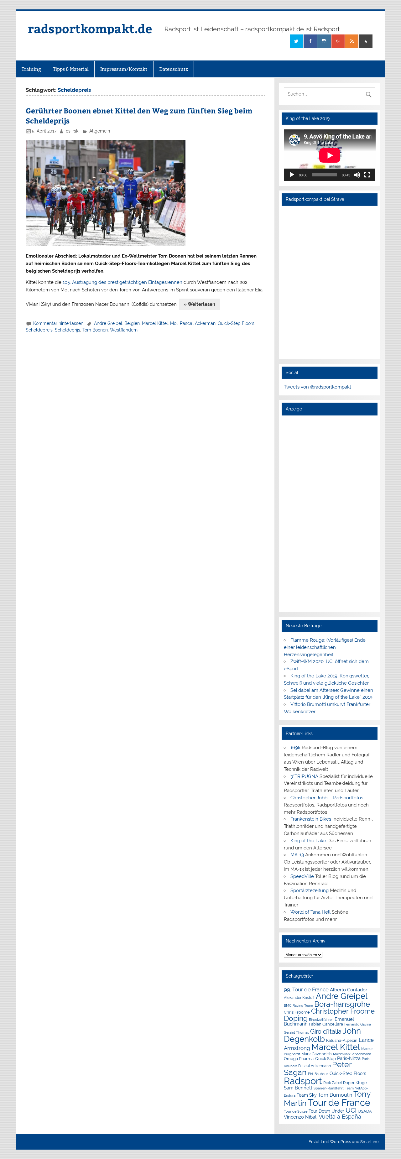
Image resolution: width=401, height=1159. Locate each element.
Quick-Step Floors (236, 323)
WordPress (340, 1141)
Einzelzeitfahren (321, 1019)
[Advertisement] (330, 514)
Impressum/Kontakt (123, 69)
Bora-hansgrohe (342, 1004)
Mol (174, 323)
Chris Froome (297, 1012)
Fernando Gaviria (357, 1024)
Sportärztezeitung (309, 890)
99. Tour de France (306, 989)
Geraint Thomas (296, 1032)
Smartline (369, 1141)
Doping (296, 1018)
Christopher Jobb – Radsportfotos (326, 798)
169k (295, 747)
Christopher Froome (343, 1011)
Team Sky (307, 1095)
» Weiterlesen (199, 304)
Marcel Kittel (155, 323)
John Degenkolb (322, 1035)
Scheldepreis (39, 329)
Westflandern (124, 329)
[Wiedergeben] (292, 175)
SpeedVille (302, 876)
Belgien (132, 323)
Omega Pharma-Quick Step (310, 1058)
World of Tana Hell (310, 912)
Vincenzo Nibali (300, 1117)
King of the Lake (308, 840)
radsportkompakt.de (90, 28)
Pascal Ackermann (314, 1066)
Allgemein (99, 130)
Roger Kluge (355, 1082)
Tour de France (339, 1102)
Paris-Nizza (349, 1058)
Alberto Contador (348, 990)
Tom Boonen (95, 329)
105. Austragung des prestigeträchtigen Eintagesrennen (122, 282)
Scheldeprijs (67, 329)
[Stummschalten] (357, 175)
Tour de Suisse (295, 1111)
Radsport (303, 1080)
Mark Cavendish (316, 1054)
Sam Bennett (298, 1087)
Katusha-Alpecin (341, 1040)
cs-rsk (72, 130)
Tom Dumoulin (335, 1095)
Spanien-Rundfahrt (329, 1088)
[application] (330, 155)
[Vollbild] (367, 175)
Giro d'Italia (325, 1031)
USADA (365, 1111)
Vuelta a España (340, 1116)
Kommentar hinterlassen (58, 323)
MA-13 (297, 855)
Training (31, 69)
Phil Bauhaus (318, 1074)
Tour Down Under (326, 1111)
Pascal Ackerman (198, 323)
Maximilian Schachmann (352, 1054)
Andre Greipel (108, 323)
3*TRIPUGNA (304, 776)
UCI (351, 1110)
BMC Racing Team (298, 1006)
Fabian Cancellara (326, 1024)
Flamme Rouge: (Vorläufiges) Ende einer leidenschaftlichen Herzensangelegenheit (325, 647)
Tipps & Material (71, 69)
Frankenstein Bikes (310, 819)
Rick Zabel (332, 1083)
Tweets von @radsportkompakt (317, 387)
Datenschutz (173, 69)
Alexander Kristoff (299, 997)
